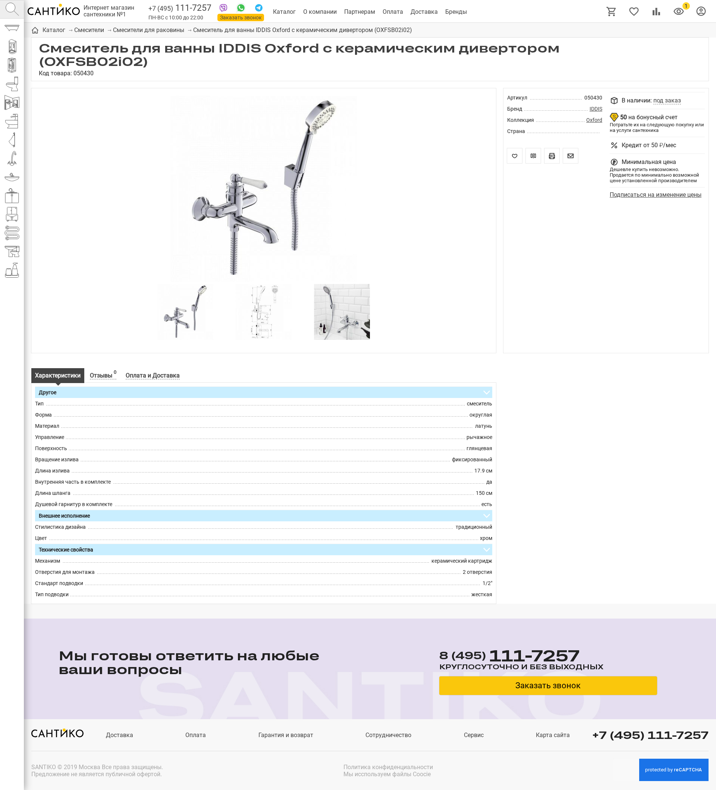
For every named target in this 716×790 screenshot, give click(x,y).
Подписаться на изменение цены (655, 194)
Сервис (474, 735)
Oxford (594, 120)
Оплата (393, 11)
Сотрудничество (388, 735)
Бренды (456, 11)
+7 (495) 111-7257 (650, 735)
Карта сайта (553, 735)
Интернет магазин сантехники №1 (109, 11)
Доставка (424, 11)
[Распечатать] (551, 155)
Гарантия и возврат (285, 735)
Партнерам (359, 11)
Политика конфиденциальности (388, 767)
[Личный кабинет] (701, 10)
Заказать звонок (241, 17)
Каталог (284, 11)
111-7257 (179, 8)
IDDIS (596, 109)
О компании (320, 11)
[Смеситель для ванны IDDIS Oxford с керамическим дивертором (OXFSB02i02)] (263, 190)
